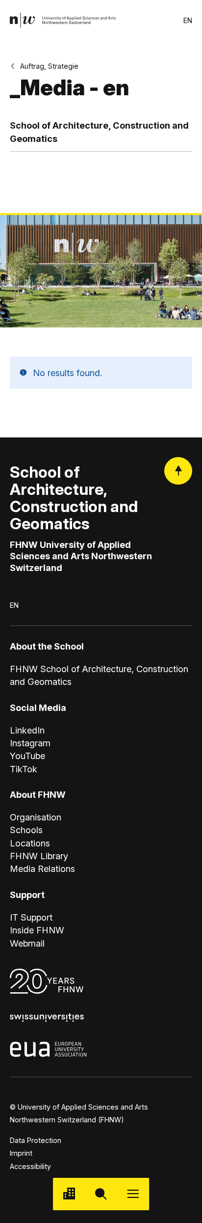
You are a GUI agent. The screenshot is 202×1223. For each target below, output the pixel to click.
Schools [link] (26, 829)
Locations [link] (30, 843)
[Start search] (101, 1194)
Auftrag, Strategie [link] (49, 66)
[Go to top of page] (178, 471)
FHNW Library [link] (39, 855)
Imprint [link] (21, 1153)
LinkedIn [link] (27, 730)
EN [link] (187, 20)
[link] (63, 20)
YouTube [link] (27, 755)
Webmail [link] (27, 943)
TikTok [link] (23, 768)
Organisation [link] (35, 817)
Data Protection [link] (35, 1140)
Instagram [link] (30, 742)
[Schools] (69, 1194)
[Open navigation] (133, 1194)
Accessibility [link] (30, 1166)
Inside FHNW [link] (37, 929)
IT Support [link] (31, 917)
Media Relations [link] (42, 868)
